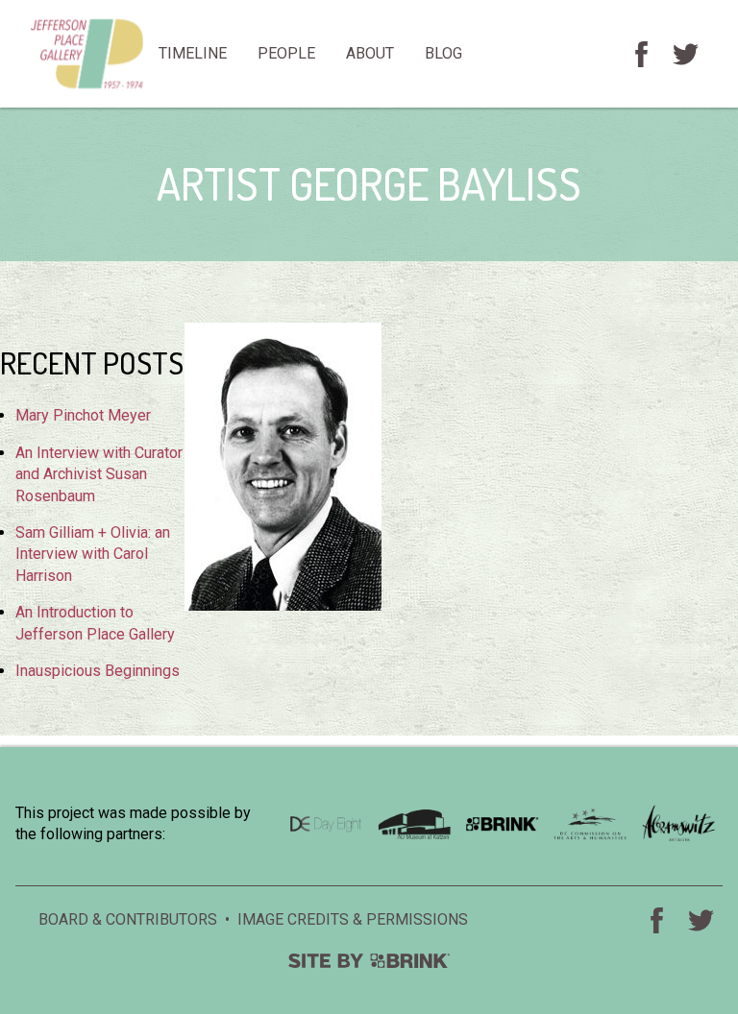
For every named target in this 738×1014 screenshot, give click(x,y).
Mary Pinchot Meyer (83, 415)
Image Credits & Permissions (352, 919)
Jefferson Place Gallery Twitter (685, 54)
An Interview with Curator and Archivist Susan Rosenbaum (99, 474)
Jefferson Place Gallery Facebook (641, 54)
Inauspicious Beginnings (97, 671)
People (286, 53)
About (370, 53)
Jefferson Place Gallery (87, 53)
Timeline (193, 53)
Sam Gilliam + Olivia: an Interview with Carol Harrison (92, 554)
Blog (443, 53)
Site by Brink (369, 961)
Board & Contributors (127, 919)
